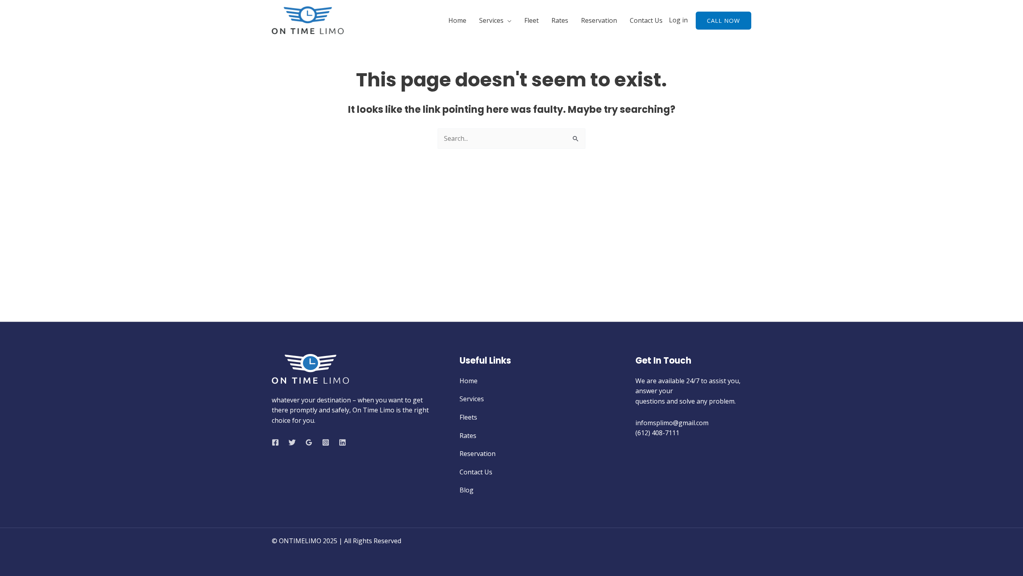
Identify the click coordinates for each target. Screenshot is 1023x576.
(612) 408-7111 (657, 432)
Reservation (599, 20)
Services (491, 20)
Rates (559, 20)
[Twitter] (292, 442)
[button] (723, 21)
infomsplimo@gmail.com (672, 422)
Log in (678, 20)
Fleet (531, 20)
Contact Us (646, 20)
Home (457, 20)
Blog (467, 490)
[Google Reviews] (308, 442)
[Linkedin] (342, 442)
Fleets (468, 417)
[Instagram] (325, 442)
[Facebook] (275, 442)
